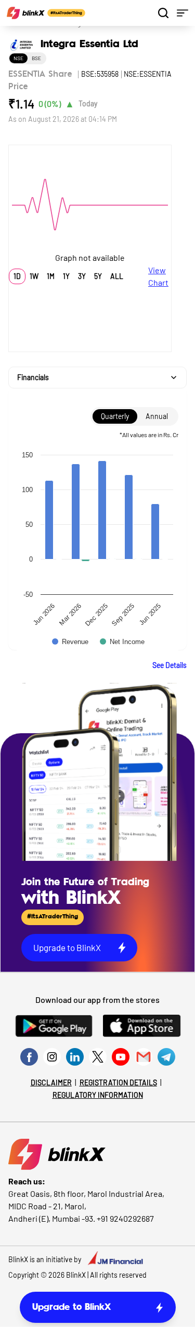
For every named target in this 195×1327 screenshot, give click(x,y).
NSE (18, 58)
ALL (116, 276)
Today (88, 103)
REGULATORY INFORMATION (98, 1095)
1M (51, 276)
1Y (66, 276)
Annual (157, 416)
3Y (82, 276)
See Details (169, 665)
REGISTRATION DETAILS (118, 1082)
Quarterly (115, 416)
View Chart (158, 276)
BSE (36, 58)
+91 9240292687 (125, 1218)
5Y (98, 276)
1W (34, 276)
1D (17, 276)
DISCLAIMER (51, 1082)
